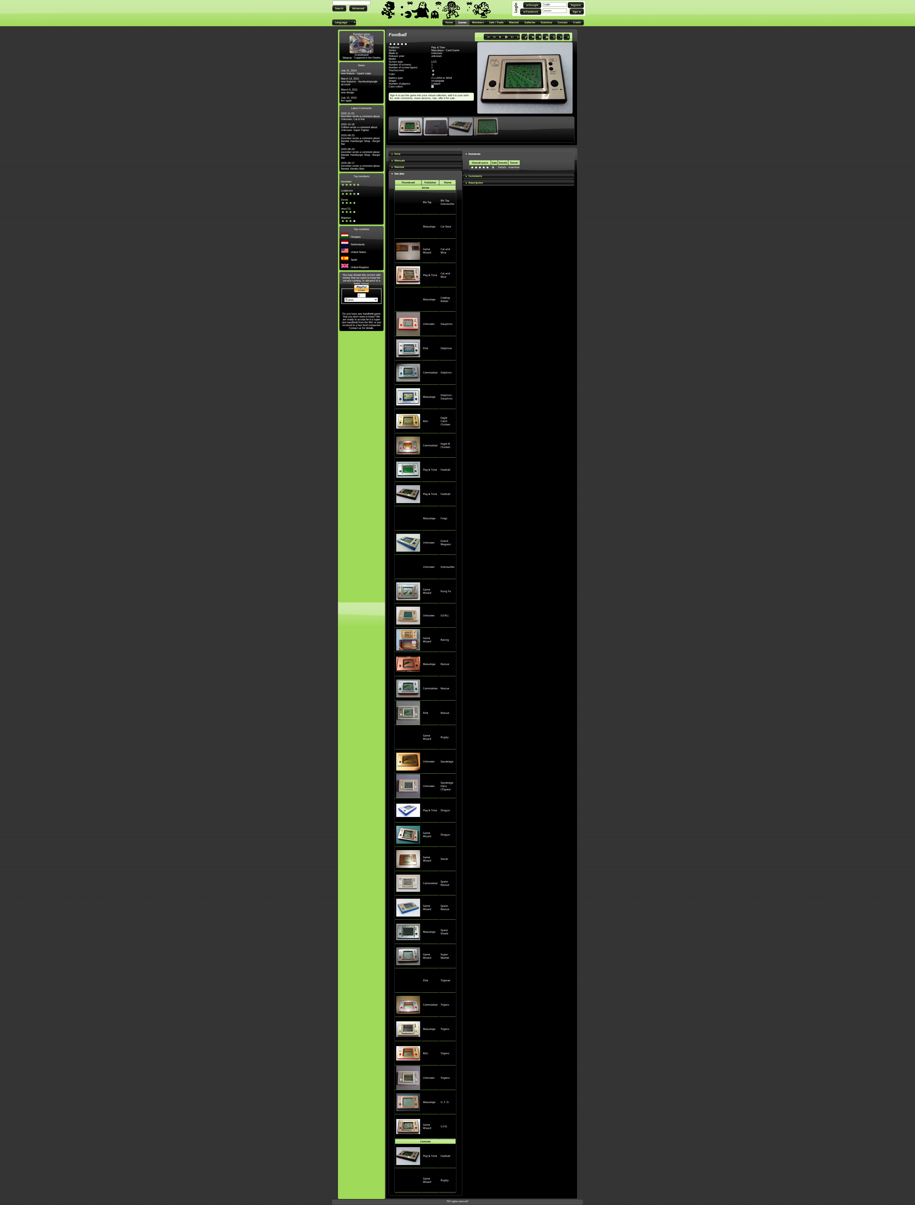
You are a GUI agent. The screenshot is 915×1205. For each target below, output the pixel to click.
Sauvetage (447, 761)
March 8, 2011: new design (349, 91)
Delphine (446, 348)
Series (425, 187)
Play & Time (430, 275)
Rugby (444, 737)
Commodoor (430, 372)
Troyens (445, 1077)
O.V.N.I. (445, 615)
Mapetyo (346, 217)
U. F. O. (445, 1102)
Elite (425, 348)
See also (399, 173)
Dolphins (446, 372)
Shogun (445, 810)
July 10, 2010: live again (349, 99)
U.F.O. (444, 1126)
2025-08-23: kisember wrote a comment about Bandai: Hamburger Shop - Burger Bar (360, 139)
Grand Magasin (446, 542)
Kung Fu (446, 591)
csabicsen (347, 190)
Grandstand (361, 54)
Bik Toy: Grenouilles (447, 202)
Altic (425, 421)
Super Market (445, 956)
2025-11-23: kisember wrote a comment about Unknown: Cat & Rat (360, 116)
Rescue (445, 664)
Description (475, 182)
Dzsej (344, 199)
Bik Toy (427, 202)
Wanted (399, 167)
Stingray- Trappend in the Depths (361, 57)
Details (502, 167)
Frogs (444, 518)
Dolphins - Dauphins (447, 396)
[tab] (425, 154)
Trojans (445, 1004)
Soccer (444, 859)
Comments (475, 176)
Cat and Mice (445, 250)
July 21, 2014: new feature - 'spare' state (356, 72)
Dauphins (446, 324)
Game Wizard (427, 250)
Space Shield (444, 931)
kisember (346, 181)
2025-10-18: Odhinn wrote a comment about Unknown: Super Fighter (359, 127)
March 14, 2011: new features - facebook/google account (359, 81)
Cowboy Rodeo (445, 299)
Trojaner (445, 980)
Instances (474, 154)
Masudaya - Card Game (445, 50)
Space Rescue (445, 883)
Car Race (446, 226)
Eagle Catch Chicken (445, 421)
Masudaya (429, 226)
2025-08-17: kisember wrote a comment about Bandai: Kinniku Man (360, 165)
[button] (339, 8)
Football (445, 469)
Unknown (429, 324)
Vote (397, 154)
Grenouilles (447, 567)
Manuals (399, 160)
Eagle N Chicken (445, 445)
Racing (445, 639)
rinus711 (346, 208)
